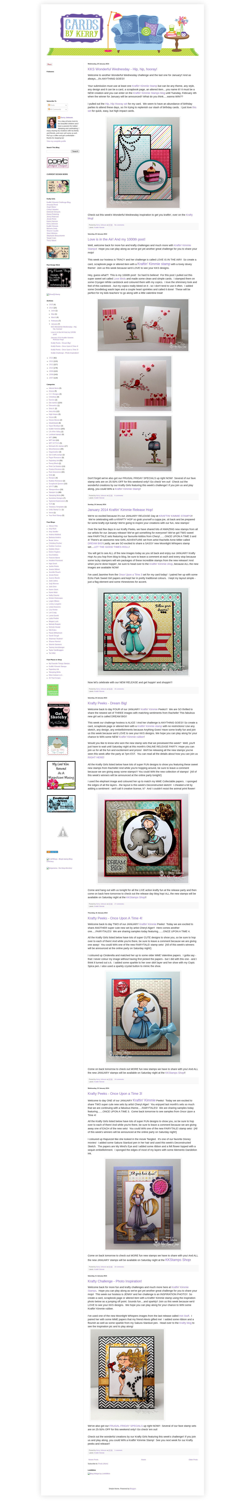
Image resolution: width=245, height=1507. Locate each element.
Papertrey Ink (54, 461)
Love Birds (120, 278)
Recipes (52, 478)
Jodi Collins (53, 581)
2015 (51, 305)
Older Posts (193, 1460)
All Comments (55, 109)
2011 (51, 365)
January (54, 324)
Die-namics (53, 403)
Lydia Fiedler (54, 618)
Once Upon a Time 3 (130, 574)
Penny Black (53, 463)
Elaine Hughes (54, 552)
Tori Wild (52, 653)
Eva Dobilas (53, 555)
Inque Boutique (55, 426)
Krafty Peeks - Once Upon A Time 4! (115, 918)
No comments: (119, 225)
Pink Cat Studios (55, 466)
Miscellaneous (54, 449)
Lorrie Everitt (54, 616)
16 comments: (119, 689)
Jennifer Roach (55, 572)
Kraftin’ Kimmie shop (161, 564)
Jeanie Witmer (54, 569)
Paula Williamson (55, 633)
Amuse (51, 391)
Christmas (53, 397)
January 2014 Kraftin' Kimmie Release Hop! (120, 510)
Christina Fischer (55, 543)
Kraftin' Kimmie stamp (153, 264)
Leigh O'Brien (54, 601)
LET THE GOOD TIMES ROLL (111, 547)
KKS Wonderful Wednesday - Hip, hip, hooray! (122, 69)
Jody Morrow (54, 584)
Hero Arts (52, 411)
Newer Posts (93, 1460)
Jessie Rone (51, 219)
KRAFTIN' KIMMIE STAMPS (175, 515)
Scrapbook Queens (56, 484)
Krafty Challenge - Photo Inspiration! (115, 1281)
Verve (51, 513)
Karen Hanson (52, 221)
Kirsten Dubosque (56, 598)
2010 (51, 368)
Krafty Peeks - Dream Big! (107, 703)
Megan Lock (53, 621)
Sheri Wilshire (52, 233)
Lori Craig (52, 613)
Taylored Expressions (57, 501)
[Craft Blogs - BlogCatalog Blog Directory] (63, 861)
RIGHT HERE (96, 757)
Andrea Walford (55, 535)
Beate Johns (53, 540)
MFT (50, 437)
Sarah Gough (54, 636)
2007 (51, 378)
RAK (50, 475)
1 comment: (118, 1450)
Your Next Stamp (55, 515)
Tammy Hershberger (57, 647)
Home (143, 1460)
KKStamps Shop (135, 897)
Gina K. (51, 409)
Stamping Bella (55, 495)
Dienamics (53, 406)
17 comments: (119, 904)
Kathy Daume (54, 595)
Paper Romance (55, 458)
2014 (51, 308)
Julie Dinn (53, 587)
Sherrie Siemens (55, 645)
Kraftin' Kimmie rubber (131, 736)
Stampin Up (53, 492)
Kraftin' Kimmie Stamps (57, 666)
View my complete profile (56, 141)
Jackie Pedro (54, 566)
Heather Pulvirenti (56, 561)
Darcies (52, 400)
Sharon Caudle (52, 231)
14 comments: (119, 1079)
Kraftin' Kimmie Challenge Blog (59, 202)
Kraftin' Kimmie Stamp (145, 86)
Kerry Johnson (67, 118)
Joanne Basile (54, 578)
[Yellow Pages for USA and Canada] (52, 852)
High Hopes (53, 414)
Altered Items (54, 388)
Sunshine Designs (56, 498)
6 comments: (119, 495)
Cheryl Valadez (52, 209)
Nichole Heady (54, 627)
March (53, 317)
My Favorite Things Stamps (59, 664)
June (53, 311)
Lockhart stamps (55, 434)
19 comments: (119, 1267)
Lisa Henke (53, 610)
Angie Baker (51, 207)
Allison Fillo (53, 526)
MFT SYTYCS (54, 443)
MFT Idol (52, 440)
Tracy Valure (51, 241)
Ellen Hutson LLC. (56, 675)
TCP (50, 504)
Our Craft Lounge (55, 455)
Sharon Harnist (54, 642)
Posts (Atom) (103, 1464)
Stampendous (54, 490)
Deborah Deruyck (53, 212)
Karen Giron (53, 589)
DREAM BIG (95, 543)
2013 (51, 358)
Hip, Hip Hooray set (116, 103)
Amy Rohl (52, 529)
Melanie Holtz (52, 229)
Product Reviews (55, 469)
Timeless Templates (56, 507)
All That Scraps (54, 678)
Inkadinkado (53, 423)
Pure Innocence (55, 472)
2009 (51, 371)
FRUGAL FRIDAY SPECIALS (126, 1425)
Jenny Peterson (53, 217)
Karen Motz (53, 592)
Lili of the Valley (55, 432)
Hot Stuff (184, 1315)
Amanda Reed (52, 205)
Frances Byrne (54, 558)
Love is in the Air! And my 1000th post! (116, 239)
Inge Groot (53, 564)
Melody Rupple (55, 624)
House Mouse (54, 420)
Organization (54, 452)
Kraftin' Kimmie (99, 227)
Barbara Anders (55, 537)
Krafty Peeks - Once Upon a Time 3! (115, 1093)
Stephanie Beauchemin (56, 236)
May (53, 314)
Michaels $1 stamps (56, 446)
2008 (51, 375)
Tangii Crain (51, 238)
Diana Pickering (53, 214)
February (55, 321)
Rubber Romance (56, 481)
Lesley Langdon (55, 604)
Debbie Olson (54, 549)
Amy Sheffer (53, 532)
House (51, 417)
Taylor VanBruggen (56, 650)
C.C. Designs (54, 394)
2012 (51, 361)
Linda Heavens (55, 607)
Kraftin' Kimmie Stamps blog (149, 93)
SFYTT (51, 487)
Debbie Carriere (55, 546)
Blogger (133, 1489)
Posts (52, 105)
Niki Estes (52, 630)
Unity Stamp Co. (55, 510)
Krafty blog (185, 1323)
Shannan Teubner (56, 639)
